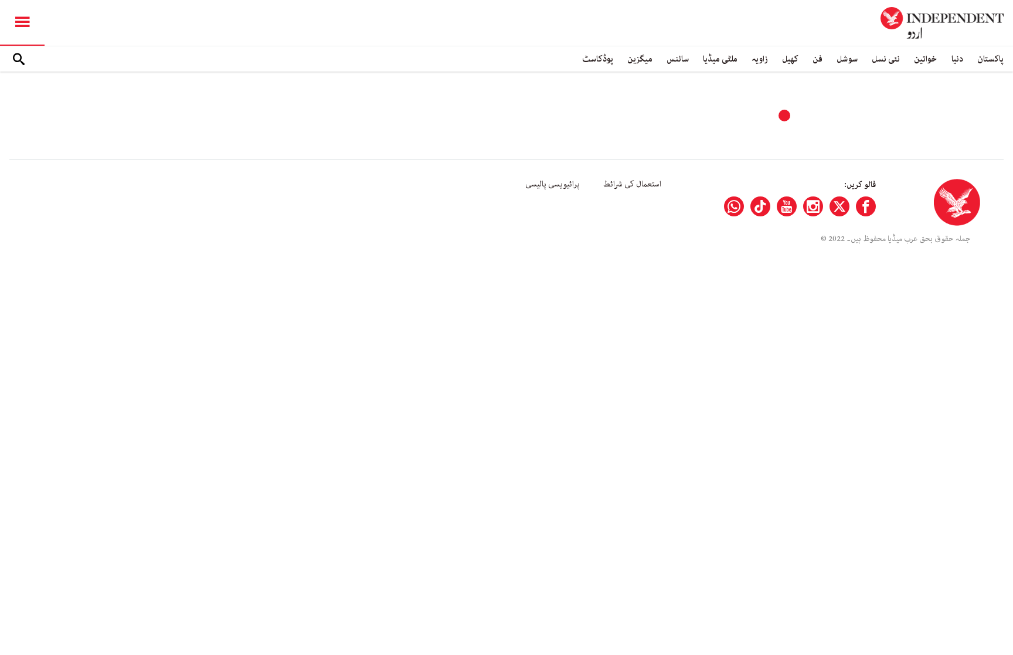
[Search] (19, 59)
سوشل (847, 59)
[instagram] (813, 206)
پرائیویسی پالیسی (552, 184)
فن (817, 59)
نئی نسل (886, 59)
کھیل (790, 59)
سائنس (678, 59)
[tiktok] (760, 206)
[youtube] (787, 206)
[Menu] (22, 23)
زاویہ (760, 59)
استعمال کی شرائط (632, 184)
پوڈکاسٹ (597, 59)
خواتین (925, 59)
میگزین (639, 59)
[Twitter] (839, 206)
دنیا (957, 59)
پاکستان (990, 59)
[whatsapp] (734, 206)
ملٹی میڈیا (720, 59)
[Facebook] (866, 206)
